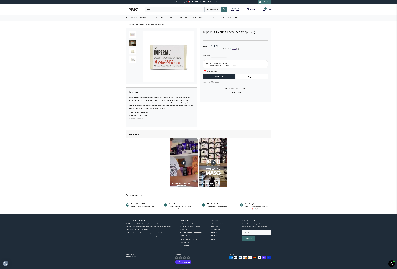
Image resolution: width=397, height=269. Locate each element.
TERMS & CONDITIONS (188, 224)
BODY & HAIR (182, 18)
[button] (239, 49)
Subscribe (265, 2)
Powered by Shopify (131, 256)
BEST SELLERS (157, 18)
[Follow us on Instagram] (180, 257)
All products (135, 24)
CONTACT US (215, 230)
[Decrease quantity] (213, 55)
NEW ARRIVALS (131, 18)
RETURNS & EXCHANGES (188, 239)
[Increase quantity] (224, 55)
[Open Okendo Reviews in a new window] (211, 82)
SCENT (212, 18)
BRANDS (143, 18)
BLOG (213, 239)
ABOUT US (214, 227)
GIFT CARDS (184, 245)
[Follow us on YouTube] (184, 257)
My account (235, 10)
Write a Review (239, 92)
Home (128, 24)
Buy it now (252, 76)
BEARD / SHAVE (198, 18)
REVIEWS (214, 236)
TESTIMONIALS (216, 233)
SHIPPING (183, 230)
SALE (222, 18)
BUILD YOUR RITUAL (235, 18)
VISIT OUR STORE (217, 224)
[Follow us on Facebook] (176, 257)
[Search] (224, 9)
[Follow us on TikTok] (188, 257)
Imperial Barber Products (212, 37)
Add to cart (219, 76)
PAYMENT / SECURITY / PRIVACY (191, 227)
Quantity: (206, 55)
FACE (170, 18)
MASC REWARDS (186, 236)
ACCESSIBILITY (185, 242)
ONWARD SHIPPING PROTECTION (191, 233)
